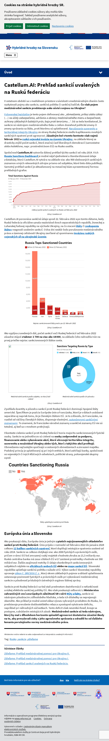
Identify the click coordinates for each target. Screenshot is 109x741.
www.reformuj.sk (23, 718)
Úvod (8, 72)
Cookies (38, 718)
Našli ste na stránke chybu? (87, 680)
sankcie (22, 639)
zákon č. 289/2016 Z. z (27, 573)
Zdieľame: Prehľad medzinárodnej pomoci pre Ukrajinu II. (37, 653)
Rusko (13, 639)
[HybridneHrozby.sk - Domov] (54, 47)
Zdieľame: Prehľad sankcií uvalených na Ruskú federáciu (36, 663)
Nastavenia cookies (63, 26)
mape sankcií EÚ (77, 566)
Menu (9, 55)
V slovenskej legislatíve (17, 114)
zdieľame (33, 639)
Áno (62, 680)
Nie (68, 680)
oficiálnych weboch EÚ (43, 566)
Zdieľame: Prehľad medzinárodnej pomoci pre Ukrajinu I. (36, 658)
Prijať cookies (13, 26)
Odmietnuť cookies (37, 26)
